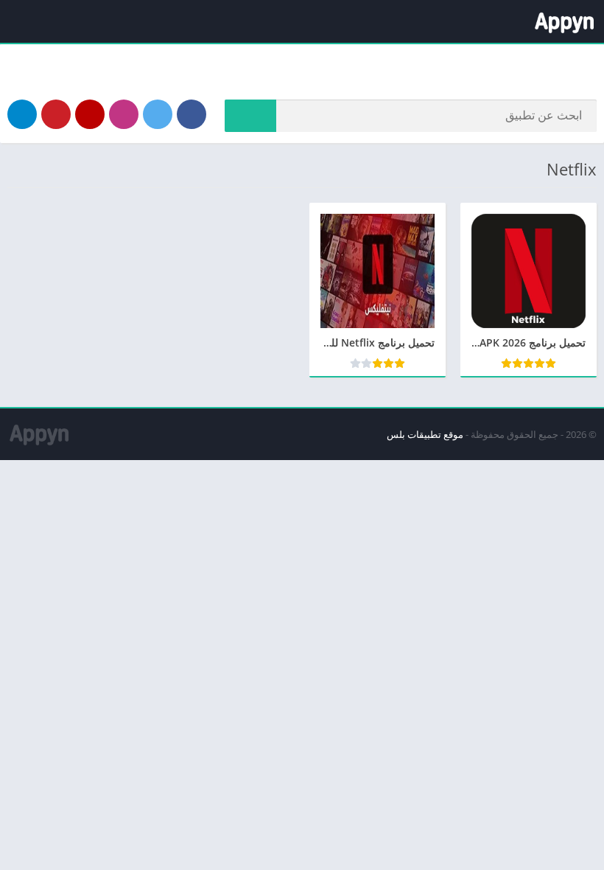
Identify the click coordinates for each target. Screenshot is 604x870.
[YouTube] (90, 114)
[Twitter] (157, 114)
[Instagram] (123, 114)
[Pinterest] (56, 114)
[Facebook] (191, 114)
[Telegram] (22, 114)
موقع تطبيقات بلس (425, 434)
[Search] (250, 116)
